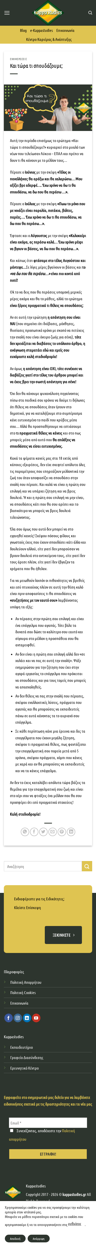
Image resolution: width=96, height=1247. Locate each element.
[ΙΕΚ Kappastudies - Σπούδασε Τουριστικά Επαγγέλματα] (48, 13)
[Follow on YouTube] (36, 1018)
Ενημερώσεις (18, 59)
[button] (7, 12)
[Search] (90, 13)
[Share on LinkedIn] (71, 832)
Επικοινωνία (65, 30)
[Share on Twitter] (43, 832)
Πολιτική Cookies (23, 992)
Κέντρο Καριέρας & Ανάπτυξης (49, 39)
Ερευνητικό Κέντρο (24, 1067)
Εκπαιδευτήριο (21, 1047)
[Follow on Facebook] (8, 1018)
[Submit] (87, 866)
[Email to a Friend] (52, 832)
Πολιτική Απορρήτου (25, 982)
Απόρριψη (39, 1238)
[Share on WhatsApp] (25, 832)
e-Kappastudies (41, 30)
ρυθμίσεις (74, 1223)
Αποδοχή (15, 1238)
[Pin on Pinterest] (62, 832)
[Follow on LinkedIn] (27, 1018)
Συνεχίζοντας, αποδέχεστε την (42, 1134)
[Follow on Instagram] (18, 1018)
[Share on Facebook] (34, 832)
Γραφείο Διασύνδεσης (26, 1057)
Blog (23, 30)
